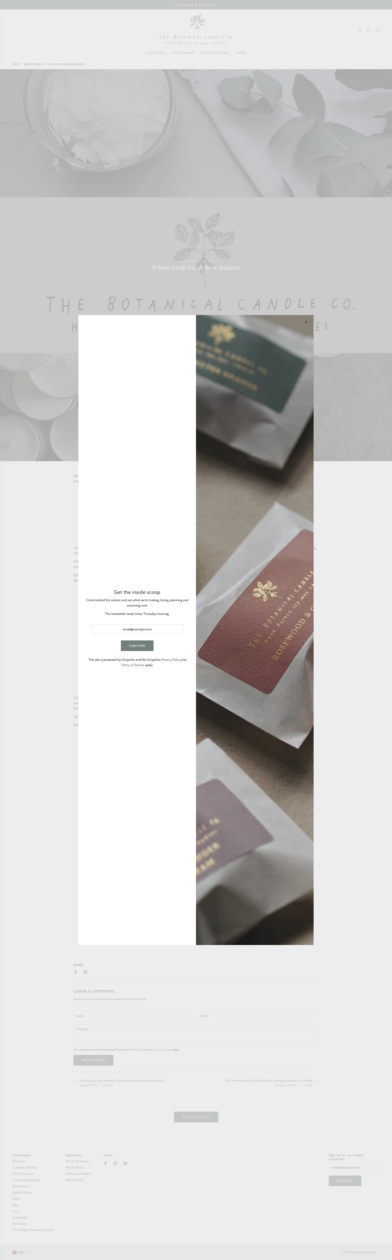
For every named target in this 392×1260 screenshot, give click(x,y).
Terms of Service (132, 665)
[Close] (306, 321)
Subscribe (137, 646)
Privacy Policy (170, 660)
